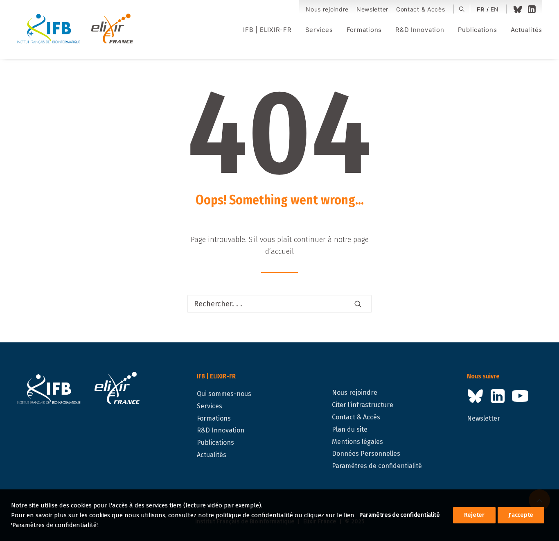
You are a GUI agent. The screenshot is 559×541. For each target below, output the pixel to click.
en (495, 9)
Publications (477, 30)
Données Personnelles (366, 453)
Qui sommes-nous (224, 394)
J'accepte (521, 515)
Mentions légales (357, 442)
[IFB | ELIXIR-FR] (78, 29)
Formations (364, 30)
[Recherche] (279, 304)
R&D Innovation (419, 30)
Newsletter (372, 9)
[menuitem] (327, 9)
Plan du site (349, 429)
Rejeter (474, 515)
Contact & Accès (420, 9)
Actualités (527, 30)
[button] (462, 9)
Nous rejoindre (327, 9)
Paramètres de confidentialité (377, 466)
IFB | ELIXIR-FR (267, 30)
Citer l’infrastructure (362, 405)
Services (319, 30)
